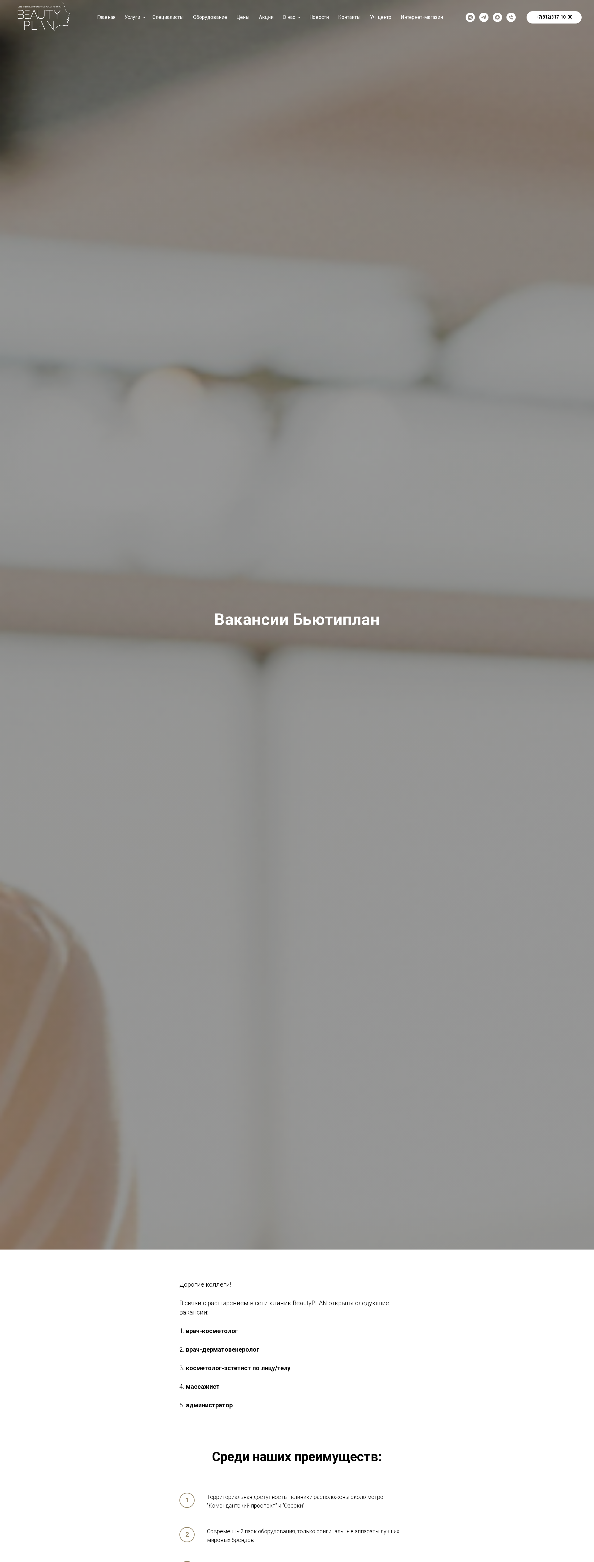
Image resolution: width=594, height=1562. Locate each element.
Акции (266, 17)
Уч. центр (380, 17)
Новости (319, 17)
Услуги (133, 17)
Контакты (349, 17)
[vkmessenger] (470, 17)
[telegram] (484, 17)
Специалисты (168, 17)
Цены (243, 17)
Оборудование (210, 17)
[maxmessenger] (497, 17)
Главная (106, 17)
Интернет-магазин (422, 17)
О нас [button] (289, 17)
